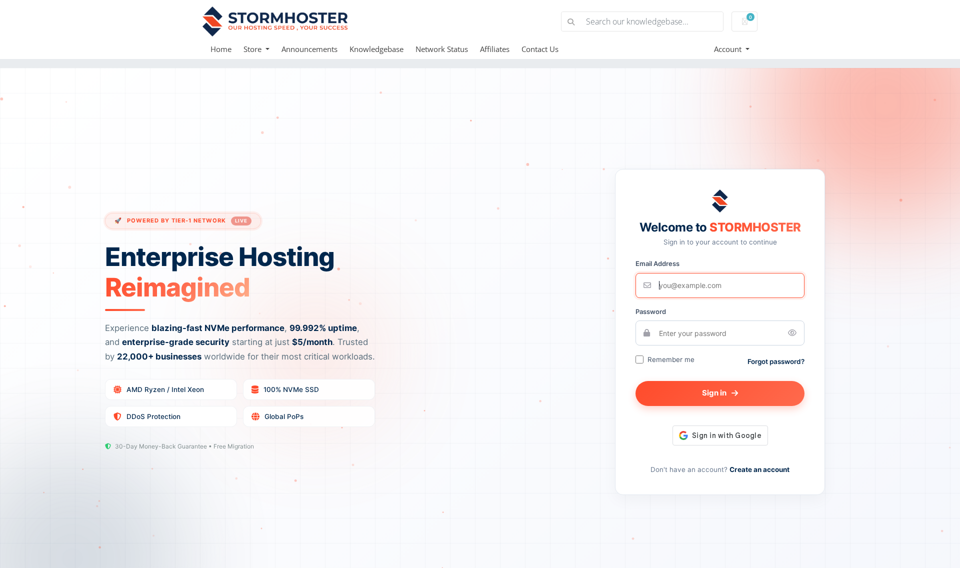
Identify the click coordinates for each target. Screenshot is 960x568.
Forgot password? (776, 362)
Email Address (658, 264)
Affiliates (495, 49)
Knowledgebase (377, 49)
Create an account (760, 470)
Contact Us (540, 49)
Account (729, 49)
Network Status (442, 49)
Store (254, 49)
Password (651, 312)
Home (221, 49)
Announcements (310, 49)
